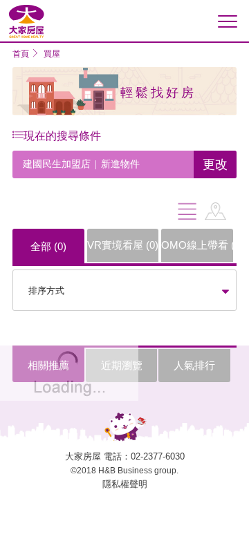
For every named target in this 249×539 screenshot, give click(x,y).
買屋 (52, 54)
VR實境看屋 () (122, 245)
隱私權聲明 (124, 484)
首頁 (20, 54)
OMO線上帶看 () (197, 245)
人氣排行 (194, 365)
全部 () (48, 246)
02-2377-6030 (158, 456)
